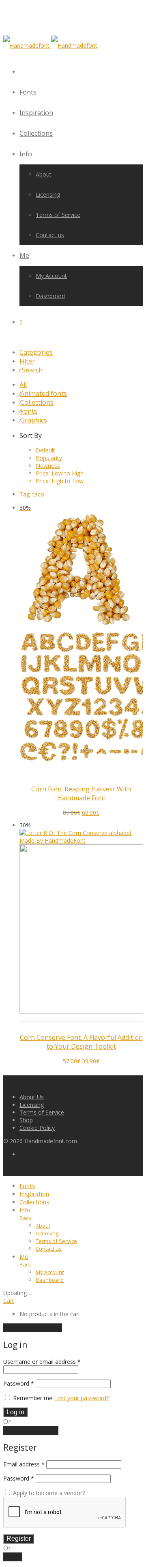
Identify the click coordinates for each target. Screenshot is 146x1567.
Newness (48, 465)
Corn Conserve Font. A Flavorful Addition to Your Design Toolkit (81, 1042)
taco (31, 494)
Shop (26, 1120)
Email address (24, 1464)
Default (45, 450)
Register (18, 1538)
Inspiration (36, 112)
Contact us (50, 235)
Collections (36, 133)
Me (24, 255)
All (23, 384)
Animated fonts (43, 393)
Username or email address (42, 1361)
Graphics (33, 420)
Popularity (49, 458)
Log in (15, 1412)
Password (18, 1383)
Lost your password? (81, 1398)
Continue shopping (32, 1327)
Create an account (30, 1430)
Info (25, 153)
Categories (36, 352)
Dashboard (50, 296)
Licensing (48, 194)
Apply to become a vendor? (48, 1493)
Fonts (27, 92)
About (44, 174)
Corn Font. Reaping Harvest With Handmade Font (81, 793)
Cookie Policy (37, 1128)
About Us (31, 1097)
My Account (51, 276)
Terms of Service (58, 215)
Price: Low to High (60, 473)
